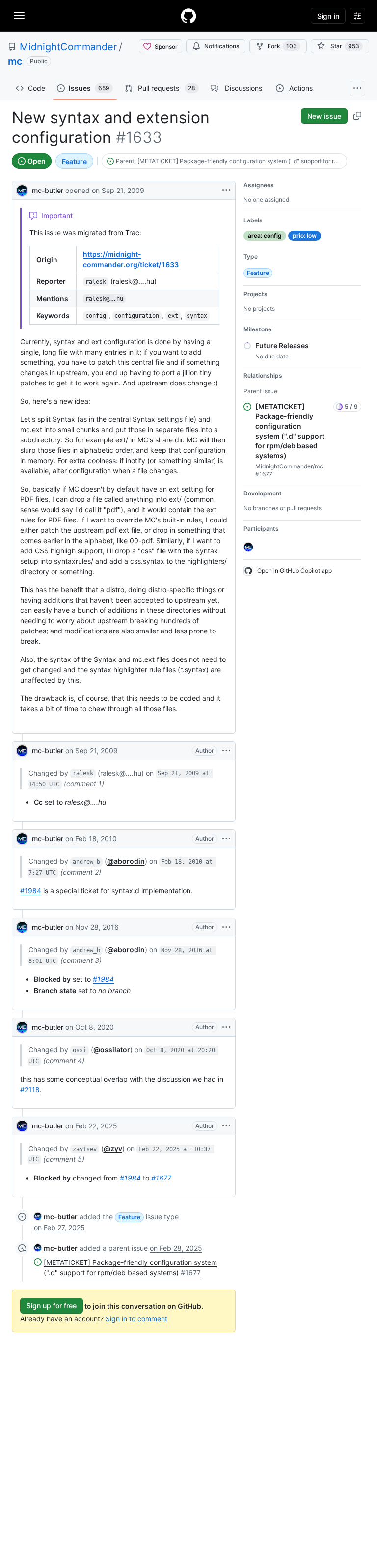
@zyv (113, 1148)
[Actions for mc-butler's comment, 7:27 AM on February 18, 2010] (226, 839)
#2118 (30, 1089)
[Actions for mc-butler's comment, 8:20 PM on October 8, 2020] (226, 1027)
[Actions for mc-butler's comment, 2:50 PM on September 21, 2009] (226, 751)
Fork (282, 46)
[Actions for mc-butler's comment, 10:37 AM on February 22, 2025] (226, 1126)
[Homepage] (188, 16)
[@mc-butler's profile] (22, 189)
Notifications (221, 46)
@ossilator (111, 1049)
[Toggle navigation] (19, 15)
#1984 (30, 890)
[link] (56, 1216)
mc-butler (47, 190)
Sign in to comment (136, 1319)
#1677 (161, 1178)
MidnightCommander (68, 47)
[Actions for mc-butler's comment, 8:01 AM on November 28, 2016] (226, 927)
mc (15, 61)
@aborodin (126, 861)
